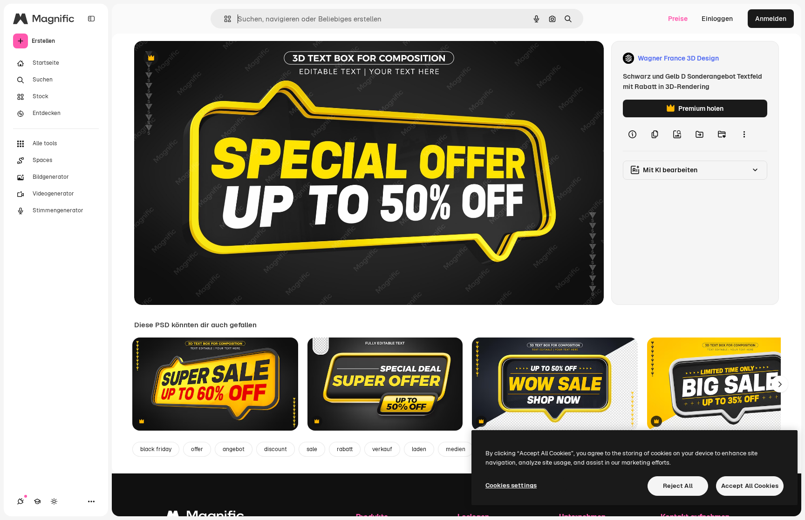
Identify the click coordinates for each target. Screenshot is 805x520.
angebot (234, 449)
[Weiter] (779, 384)
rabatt (345, 449)
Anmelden (770, 18)
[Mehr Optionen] (744, 134)
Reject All (678, 486)
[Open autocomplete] (224, 18)
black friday (155, 449)
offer (197, 449)
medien (455, 449)
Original (194, 58)
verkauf (382, 449)
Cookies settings (511, 485)
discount (275, 449)
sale (312, 449)
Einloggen (717, 18)
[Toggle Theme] (54, 501)
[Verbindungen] (20, 501)
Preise (678, 18)
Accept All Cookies (749, 486)
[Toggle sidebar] (91, 18)
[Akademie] (37, 501)
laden (419, 449)
